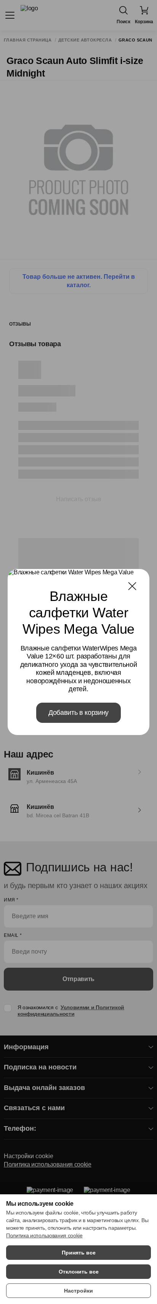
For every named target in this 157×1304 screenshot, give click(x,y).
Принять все (79, 1253)
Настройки (78, 1291)
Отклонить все (79, 1272)
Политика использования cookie (44, 1235)
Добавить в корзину (78, 712)
